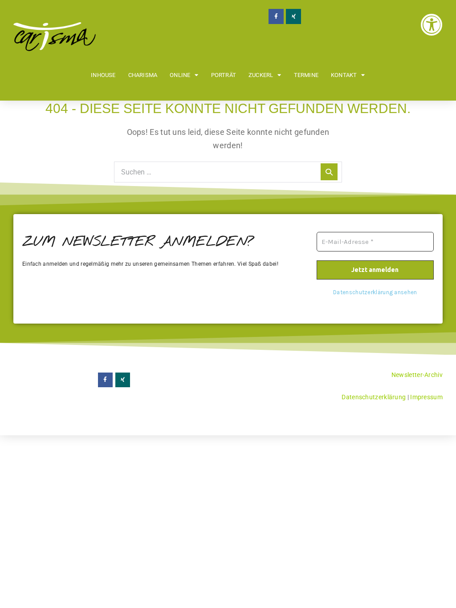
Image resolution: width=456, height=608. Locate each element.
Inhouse (103, 75)
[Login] (431, 24)
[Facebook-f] (276, 16)
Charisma (143, 75)
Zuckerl (260, 75)
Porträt (223, 75)
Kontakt (344, 75)
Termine (306, 75)
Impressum (426, 397)
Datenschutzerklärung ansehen (375, 292)
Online (180, 75)
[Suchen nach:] (228, 171)
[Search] (329, 171)
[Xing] (293, 16)
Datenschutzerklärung (374, 397)
